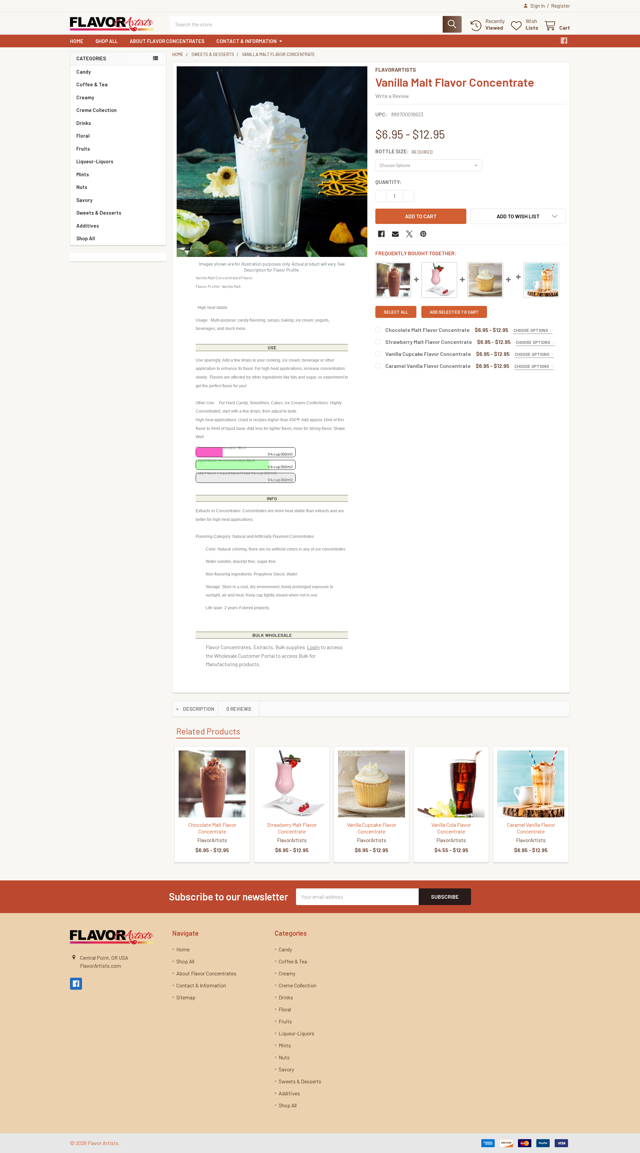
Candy (83, 72)
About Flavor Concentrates (167, 41)
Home (76, 41)
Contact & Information (246, 41)
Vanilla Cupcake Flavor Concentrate (428, 354)
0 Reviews (238, 709)
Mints (82, 174)
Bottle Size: (404, 151)
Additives (87, 226)
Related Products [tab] (208, 731)
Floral (83, 136)
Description (198, 709)
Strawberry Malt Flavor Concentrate (428, 342)
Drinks (83, 123)
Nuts (81, 187)
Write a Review (392, 96)
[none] (272, 161)
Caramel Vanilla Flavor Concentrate (428, 366)
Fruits (83, 149)
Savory (84, 200)
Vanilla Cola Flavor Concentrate (451, 827)
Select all (396, 312)
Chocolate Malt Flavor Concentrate (427, 330)
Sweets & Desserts (98, 213)
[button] (518, 216)
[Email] (395, 234)
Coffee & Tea (92, 84)
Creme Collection (96, 110)
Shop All (106, 41)
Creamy (85, 97)
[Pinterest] (423, 234)
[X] (409, 234)
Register (560, 6)
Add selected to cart (454, 312)
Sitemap (185, 997)
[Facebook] (564, 41)
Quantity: (388, 182)
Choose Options (531, 330)
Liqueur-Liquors (94, 161)
